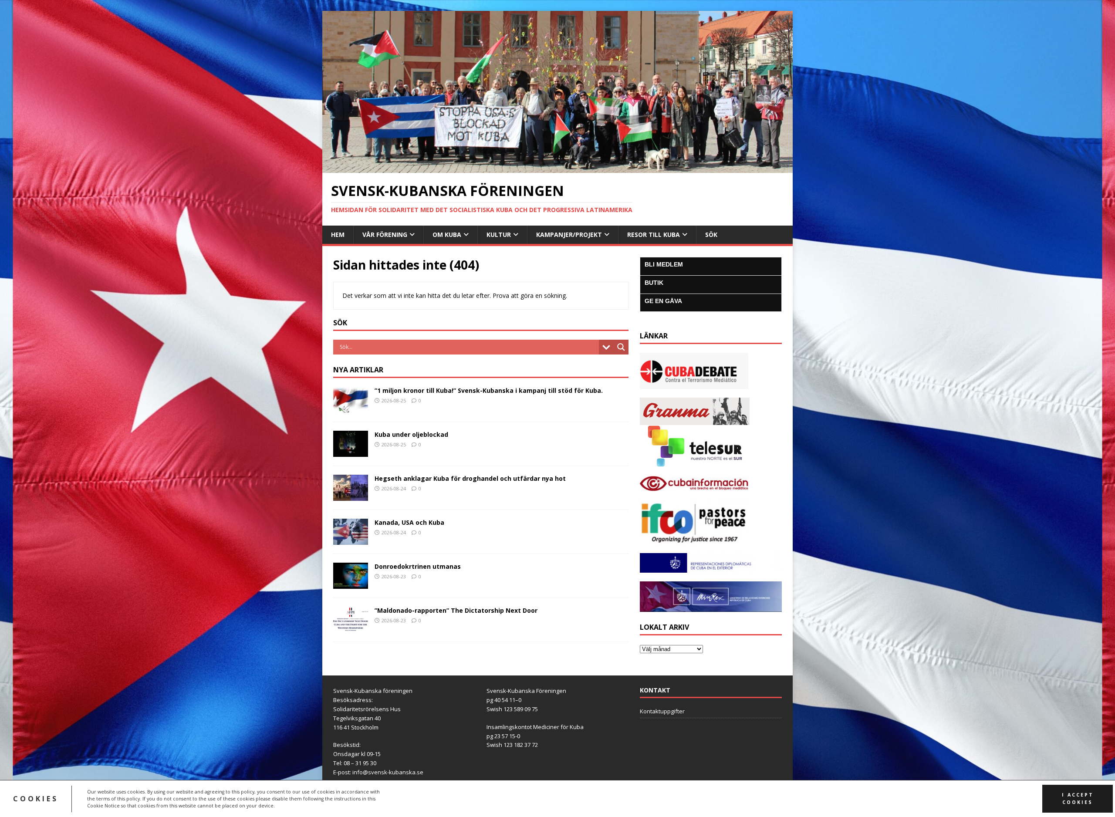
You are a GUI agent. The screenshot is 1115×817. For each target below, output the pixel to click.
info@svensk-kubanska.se (387, 772)
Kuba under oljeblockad (411, 434)
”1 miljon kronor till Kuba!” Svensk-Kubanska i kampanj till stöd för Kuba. (489, 390)
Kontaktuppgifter (662, 711)
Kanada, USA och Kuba (409, 522)
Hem (338, 234)
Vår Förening (384, 234)
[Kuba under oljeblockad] (350, 451)
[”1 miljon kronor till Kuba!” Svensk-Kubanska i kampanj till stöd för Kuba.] (350, 407)
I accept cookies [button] (1078, 798)
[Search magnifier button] (621, 347)
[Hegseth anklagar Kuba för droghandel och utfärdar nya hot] (350, 495)
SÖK (711, 234)
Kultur (499, 234)
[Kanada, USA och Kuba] (350, 539)
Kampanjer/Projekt (569, 234)
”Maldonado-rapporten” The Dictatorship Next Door (456, 610)
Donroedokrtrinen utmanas (418, 566)
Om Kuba (446, 234)
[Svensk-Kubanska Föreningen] (557, 167)
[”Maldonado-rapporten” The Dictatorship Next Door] (350, 627)
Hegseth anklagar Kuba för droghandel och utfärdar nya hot (470, 478)
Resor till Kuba (653, 234)
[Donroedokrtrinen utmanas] (350, 583)
